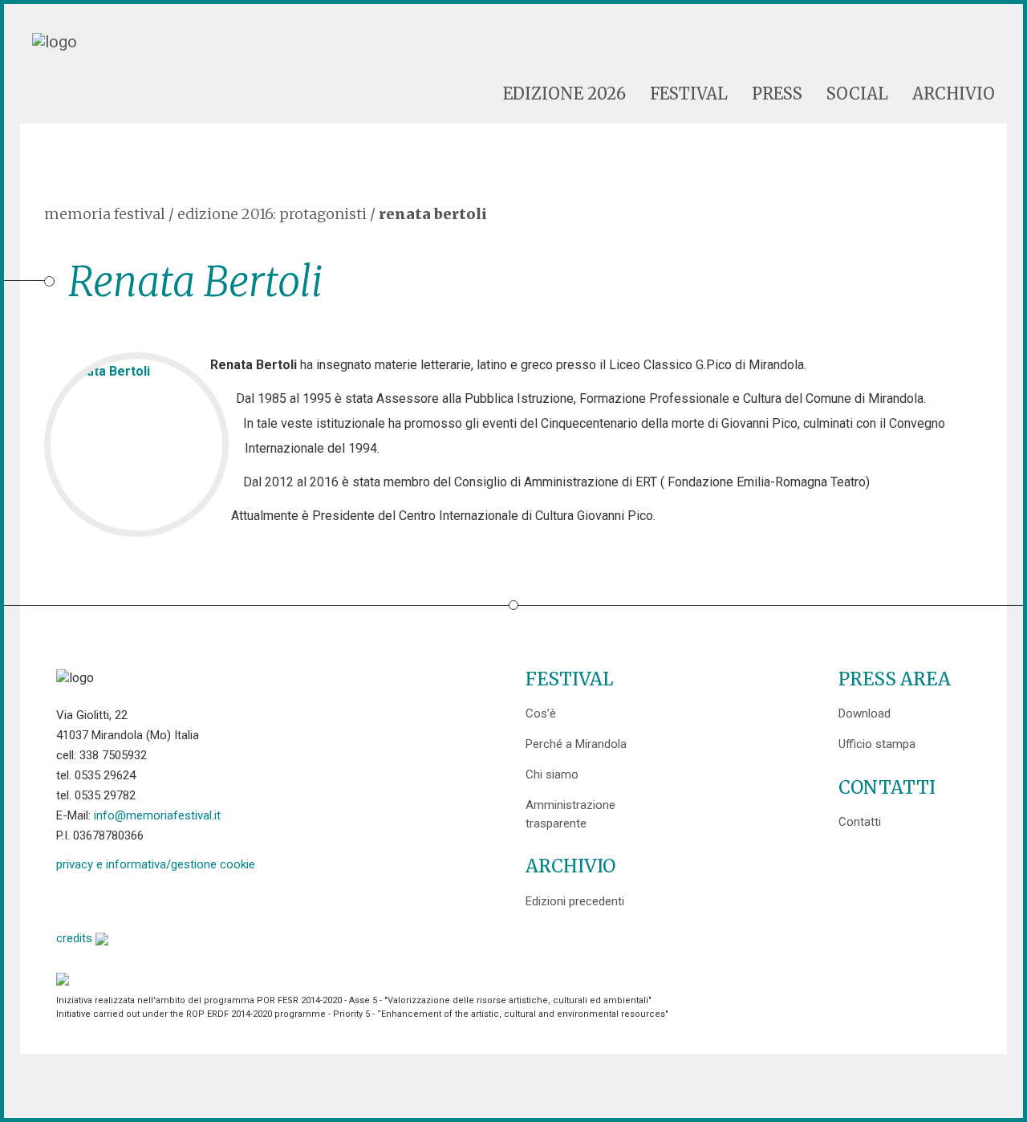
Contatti (859, 822)
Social (857, 94)
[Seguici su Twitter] (109, 899)
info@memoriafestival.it (157, 815)
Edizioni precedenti (575, 901)
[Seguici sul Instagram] (191, 899)
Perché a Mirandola (576, 744)
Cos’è (541, 713)
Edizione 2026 (564, 94)
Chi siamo (552, 774)
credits (75, 938)
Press (777, 94)
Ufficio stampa (876, 744)
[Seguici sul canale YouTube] (150, 899)
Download (864, 713)
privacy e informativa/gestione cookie (155, 864)
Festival (689, 94)
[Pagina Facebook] (68, 899)
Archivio (953, 94)
